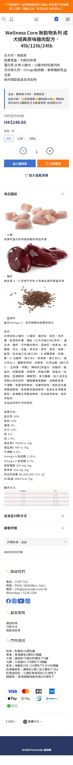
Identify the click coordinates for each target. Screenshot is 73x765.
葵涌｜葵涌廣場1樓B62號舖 (23, 654)
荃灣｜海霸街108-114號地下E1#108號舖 (32, 665)
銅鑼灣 (10, 677)
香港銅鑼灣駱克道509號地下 (35, 677)
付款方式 (11, 627)
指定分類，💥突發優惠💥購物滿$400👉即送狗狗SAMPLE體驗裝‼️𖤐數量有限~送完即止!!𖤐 (36, 101)
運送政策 (11, 623)
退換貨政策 (13, 630)
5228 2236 (29, 593)
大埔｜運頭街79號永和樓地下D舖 (27, 658)
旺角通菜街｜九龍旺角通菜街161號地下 (31, 673)
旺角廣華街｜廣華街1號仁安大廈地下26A (32, 669)
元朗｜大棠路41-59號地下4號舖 (26, 662)
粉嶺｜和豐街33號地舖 (20, 651)
